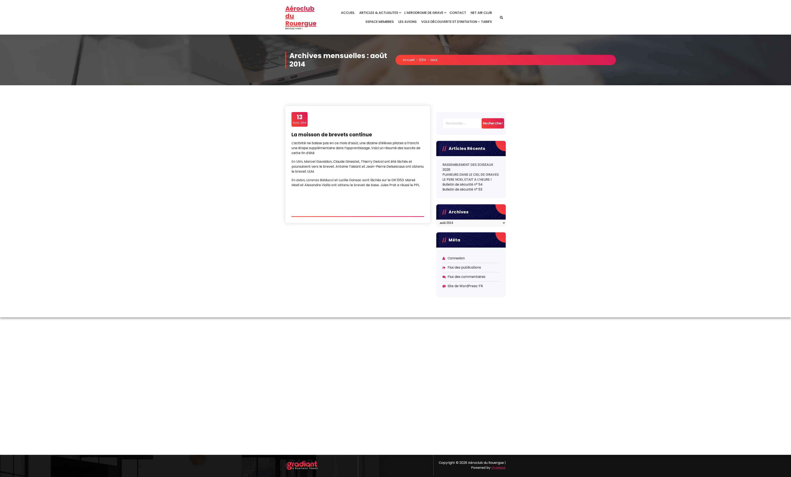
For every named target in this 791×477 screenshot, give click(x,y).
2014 (422, 59)
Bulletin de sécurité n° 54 (462, 184)
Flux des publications (464, 267)
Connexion (456, 258)
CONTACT (457, 12)
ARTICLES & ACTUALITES (378, 12)
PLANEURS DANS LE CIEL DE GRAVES (470, 174)
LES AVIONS (407, 21)
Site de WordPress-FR (465, 286)
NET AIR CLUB (481, 12)
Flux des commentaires (466, 276)
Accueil (408, 59)
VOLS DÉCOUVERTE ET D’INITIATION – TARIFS (456, 21)
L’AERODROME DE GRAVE (423, 12)
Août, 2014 (299, 119)
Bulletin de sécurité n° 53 (462, 189)
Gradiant (498, 467)
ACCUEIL (348, 12)
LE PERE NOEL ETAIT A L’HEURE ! (467, 179)
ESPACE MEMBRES (380, 21)
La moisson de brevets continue (331, 134)
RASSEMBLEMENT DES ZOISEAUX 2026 (467, 167)
